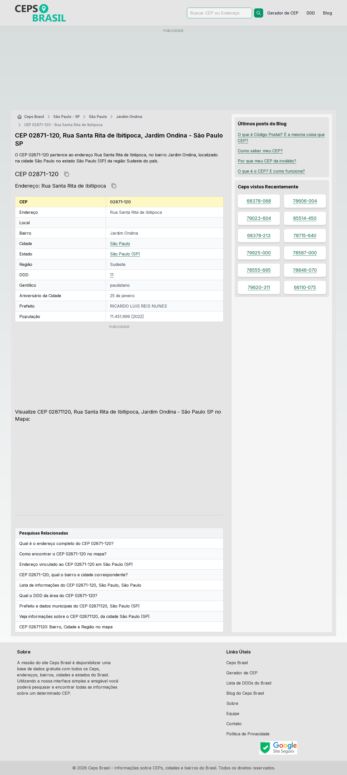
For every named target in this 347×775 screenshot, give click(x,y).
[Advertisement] (173, 70)
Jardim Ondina (129, 116)
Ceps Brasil (34, 116)
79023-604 (259, 218)
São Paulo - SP (66, 116)
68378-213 (259, 235)
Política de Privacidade (248, 733)
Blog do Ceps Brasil (245, 693)
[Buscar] (258, 13)
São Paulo (98, 116)
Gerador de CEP (242, 672)
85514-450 (305, 218)
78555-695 (259, 270)
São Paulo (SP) (125, 253)
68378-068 (259, 201)
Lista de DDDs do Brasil (248, 683)
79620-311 (259, 287)
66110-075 (305, 287)
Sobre (232, 703)
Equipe (232, 713)
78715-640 (304, 235)
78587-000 (305, 252)
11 (112, 274)
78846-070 (305, 270)
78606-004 (305, 201)
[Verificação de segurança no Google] (278, 748)
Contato (234, 723)
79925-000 (259, 252)
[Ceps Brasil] (40, 13)
